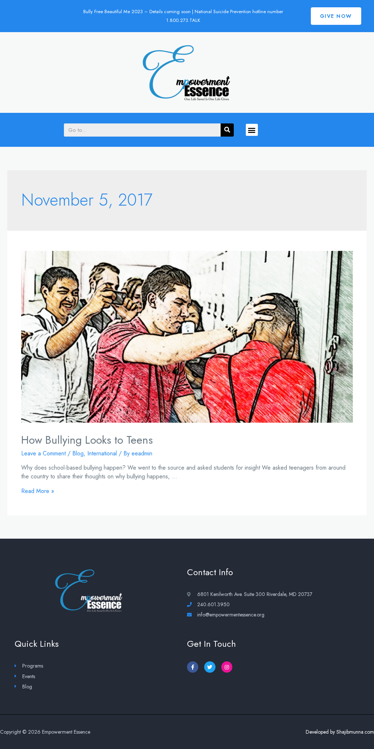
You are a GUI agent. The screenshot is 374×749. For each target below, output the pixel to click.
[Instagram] (227, 667)
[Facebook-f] (192, 667)
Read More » (37, 491)
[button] (336, 16)
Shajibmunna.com (355, 731)
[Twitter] (209, 667)
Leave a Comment (43, 453)
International (102, 453)
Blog (78, 453)
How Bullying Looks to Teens (87, 440)
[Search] (227, 130)
